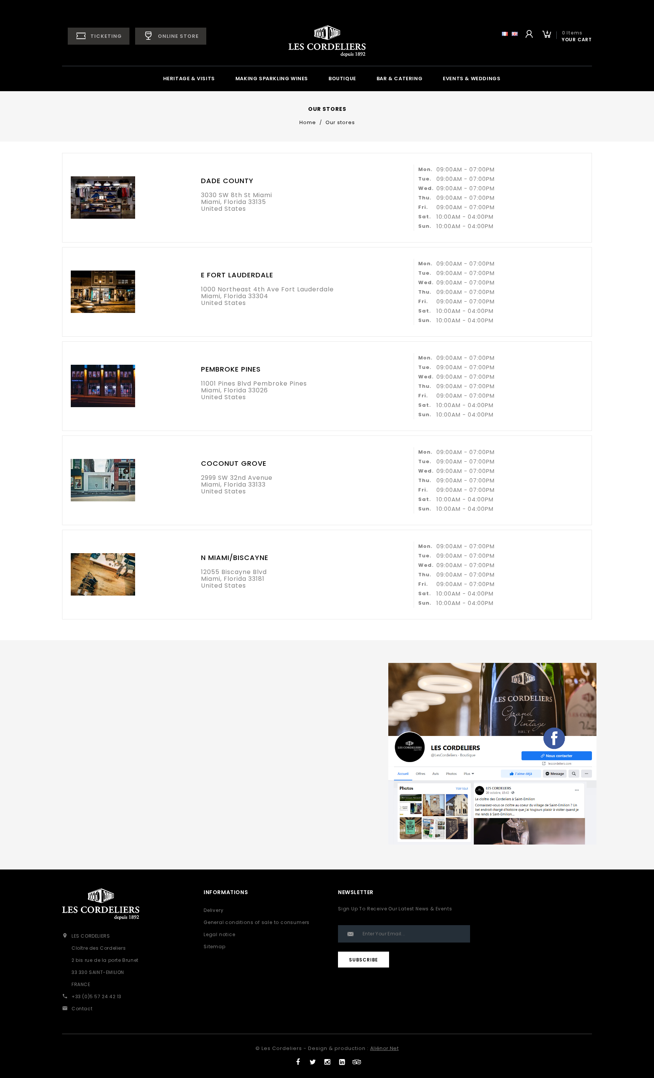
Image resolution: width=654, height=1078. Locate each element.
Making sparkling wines (271, 78)
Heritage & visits (189, 78)
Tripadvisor (357, 1060)
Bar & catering (399, 78)
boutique (342, 78)
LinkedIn (341, 1060)
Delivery (213, 910)
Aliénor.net (384, 1048)
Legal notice (219, 934)
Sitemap (215, 946)
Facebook (297, 1060)
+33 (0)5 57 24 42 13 (96, 996)
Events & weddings (471, 78)
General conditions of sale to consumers (257, 922)
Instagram (327, 1060)
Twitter (312, 1060)
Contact (82, 1008)
